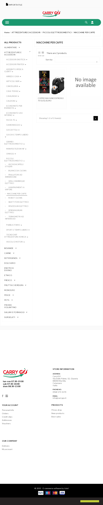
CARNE (7, 253)
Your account (10, 405)
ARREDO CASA (12, 76)
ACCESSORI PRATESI (15, 64)
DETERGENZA (10, 258)
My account (7, 449)
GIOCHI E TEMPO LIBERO (17, 135)
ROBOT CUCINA (15, 198)
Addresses (7, 420)
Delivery (5, 446)
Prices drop (57, 410)
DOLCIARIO (9, 263)
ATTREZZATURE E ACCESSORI (12, 53)
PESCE (7, 295)
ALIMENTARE (10, 47)
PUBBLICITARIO (13, 225)
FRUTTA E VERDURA (13, 285)
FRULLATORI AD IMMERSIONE (13, 176)
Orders (5, 413)
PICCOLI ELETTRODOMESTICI (13, 159)
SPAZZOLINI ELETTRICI (18, 206)
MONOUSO (9, 290)
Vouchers (6, 423)
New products (58, 413)
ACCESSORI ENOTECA (15, 59)
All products (12, 42)
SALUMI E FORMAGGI (14, 312)
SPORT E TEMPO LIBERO (17, 230)
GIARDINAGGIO (13, 125)
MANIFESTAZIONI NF (15, 149)
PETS (6, 300)
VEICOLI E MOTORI (14, 242)
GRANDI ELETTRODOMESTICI (13, 143)
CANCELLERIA (12, 86)
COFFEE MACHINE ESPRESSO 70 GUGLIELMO (51, 99)
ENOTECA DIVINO (9, 269)
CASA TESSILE (12, 91)
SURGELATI (9, 317)
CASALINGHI (11, 96)
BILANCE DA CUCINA (17, 171)
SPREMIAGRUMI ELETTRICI (13, 211)
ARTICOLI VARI (13, 81)
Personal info (8, 410)
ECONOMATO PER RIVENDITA (13, 107)
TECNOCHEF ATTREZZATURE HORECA (15, 236)
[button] (4, 501)
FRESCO (8, 280)
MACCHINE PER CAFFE (17, 194)
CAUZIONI (10, 101)
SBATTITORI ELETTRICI (18, 202)
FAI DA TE (10, 120)
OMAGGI (10, 154)
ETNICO (8, 275)
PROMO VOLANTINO (10, 306)
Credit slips (7, 417)
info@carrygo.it (60, 398)
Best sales (56, 416)
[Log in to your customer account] (92, 22)
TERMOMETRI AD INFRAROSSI (14, 218)
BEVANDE (8, 248)
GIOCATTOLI (12, 130)
